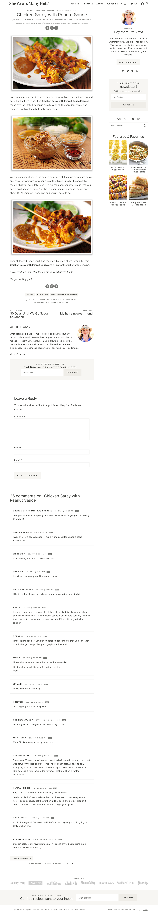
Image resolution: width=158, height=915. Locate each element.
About (99, 4)
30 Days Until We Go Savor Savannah (29, 314)
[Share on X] (52, 28)
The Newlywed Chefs (26, 720)
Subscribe (112, 4)
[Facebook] (122, 3)
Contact (68, 910)
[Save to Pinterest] (56, 28)
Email (18, 460)
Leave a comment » (60, 302)
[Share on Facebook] (47, 28)
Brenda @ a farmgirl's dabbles (32, 511)
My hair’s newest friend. (77, 312)
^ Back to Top (17, 910)
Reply (77, 511)
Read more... (73, 348)
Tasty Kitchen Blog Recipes (64, 294)
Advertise (80, 910)
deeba (17, 636)
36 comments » (83, 20)
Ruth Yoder (20, 818)
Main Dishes (42, 294)
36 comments (40, 302)
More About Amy (128, 62)
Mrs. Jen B (19, 738)
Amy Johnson (26, 20)
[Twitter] (132, 3)
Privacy (45, 910)
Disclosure (56, 910)
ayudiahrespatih (23, 839)
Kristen (18, 702)
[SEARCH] (147, 4)
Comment (20, 416)
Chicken (50, 10)
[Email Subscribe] (24, 354)
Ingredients (39, 10)
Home (29, 10)
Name (18, 447)
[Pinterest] (128, 3)
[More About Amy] (128, 17)
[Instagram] (125, 3)
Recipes (75, 4)
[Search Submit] (145, 126)
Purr (145, 910)
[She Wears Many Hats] (29, 3)
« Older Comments (54, 863)
